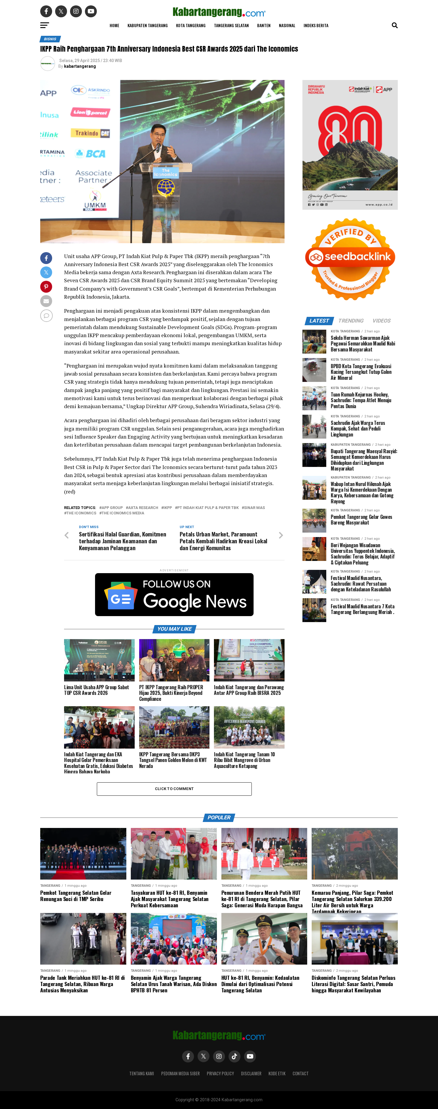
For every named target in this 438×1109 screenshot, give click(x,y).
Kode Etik (276, 1073)
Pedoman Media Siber (180, 1073)
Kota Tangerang (191, 25)
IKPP (168, 508)
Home (114, 25)
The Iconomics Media (123, 513)
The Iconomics (81, 513)
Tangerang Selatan (231, 25)
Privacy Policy (220, 1073)
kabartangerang (80, 66)
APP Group (112, 508)
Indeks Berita (316, 25)
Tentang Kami (141, 1073)
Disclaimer (251, 1073)
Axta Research (143, 508)
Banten (264, 25)
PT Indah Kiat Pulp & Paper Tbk (208, 508)
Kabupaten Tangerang (148, 25)
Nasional (287, 25)
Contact (301, 1073)
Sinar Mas (254, 508)
